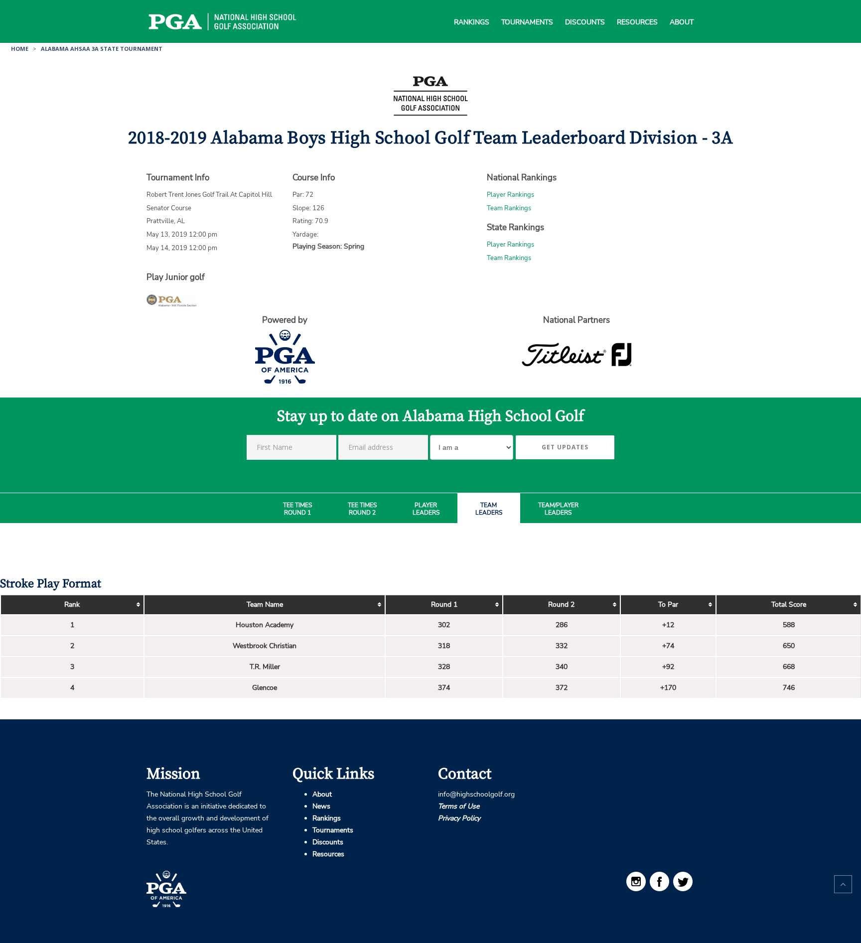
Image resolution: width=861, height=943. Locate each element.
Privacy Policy (459, 818)
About (682, 10)
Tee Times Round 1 (297, 509)
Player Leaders (426, 509)
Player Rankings (510, 194)
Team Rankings (509, 208)
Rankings (471, 10)
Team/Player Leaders (558, 509)
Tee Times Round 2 (362, 509)
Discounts (585, 10)
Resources (637, 10)
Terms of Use (458, 806)
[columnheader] (72, 605)
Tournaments (527, 10)
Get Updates (565, 447)
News (321, 806)
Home (19, 48)
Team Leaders (488, 509)
